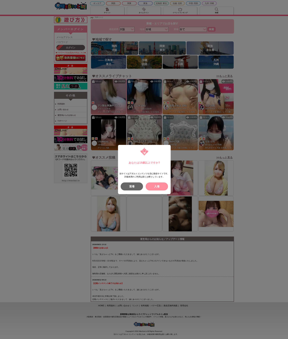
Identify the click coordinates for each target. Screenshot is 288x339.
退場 (131, 186)
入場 (157, 186)
